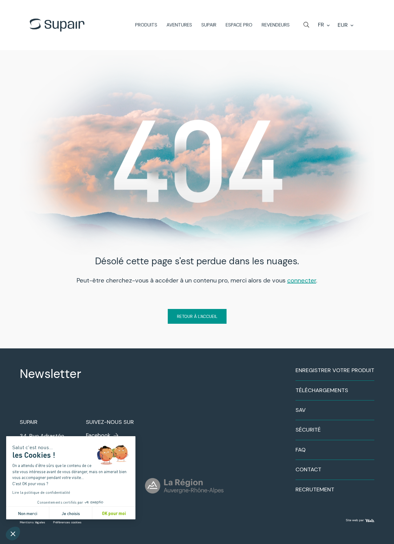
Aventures (179, 25)
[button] (13, 533)
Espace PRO (239, 25)
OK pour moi (114, 513)
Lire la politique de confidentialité (41, 492)
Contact (308, 469)
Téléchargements (322, 390)
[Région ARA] (184, 485)
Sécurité (308, 429)
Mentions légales (32, 522)
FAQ (301, 449)
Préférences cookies (67, 522)
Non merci (27, 513)
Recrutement (315, 489)
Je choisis (71, 513)
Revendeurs (276, 25)
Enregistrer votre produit (335, 370)
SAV (301, 410)
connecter (301, 280)
